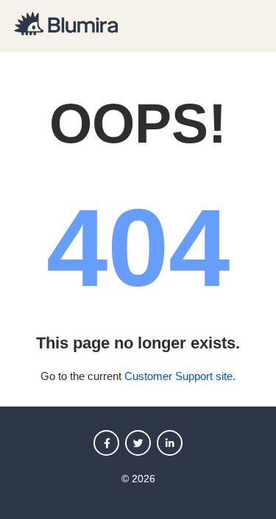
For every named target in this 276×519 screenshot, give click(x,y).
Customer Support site (178, 376)
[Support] (66, 31)
